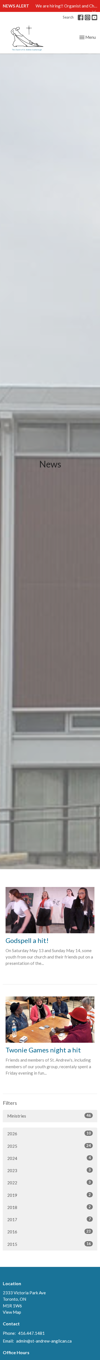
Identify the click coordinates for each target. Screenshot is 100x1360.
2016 (49, 1231)
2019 (49, 1195)
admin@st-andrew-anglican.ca (44, 1340)
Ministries (49, 1115)
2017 (49, 1219)
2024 (49, 1158)
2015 (49, 1244)
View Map (12, 1312)
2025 (49, 1146)
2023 (49, 1170)
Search (68, 17)
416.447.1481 (31, 1333)
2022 (49, 1182)
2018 (49, 1207)
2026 (49, 1133)
